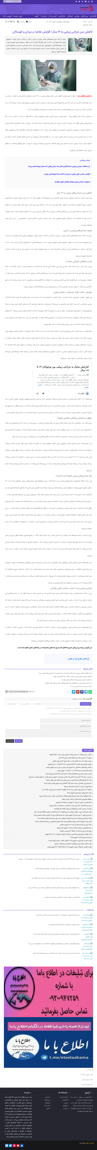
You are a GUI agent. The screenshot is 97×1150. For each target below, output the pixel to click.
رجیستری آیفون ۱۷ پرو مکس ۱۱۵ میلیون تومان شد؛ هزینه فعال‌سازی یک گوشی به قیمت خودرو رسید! (62, 815)
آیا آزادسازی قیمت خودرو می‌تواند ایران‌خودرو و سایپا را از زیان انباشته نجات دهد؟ (56, 934)
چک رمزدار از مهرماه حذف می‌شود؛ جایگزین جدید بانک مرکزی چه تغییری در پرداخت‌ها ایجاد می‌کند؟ (63, 821)
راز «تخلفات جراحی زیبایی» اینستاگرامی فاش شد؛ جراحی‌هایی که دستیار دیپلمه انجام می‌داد (59, 166)
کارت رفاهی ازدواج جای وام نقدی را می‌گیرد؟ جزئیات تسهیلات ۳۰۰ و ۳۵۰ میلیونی (68, 834)
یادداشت (90, 910)
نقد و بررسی (89, 854)
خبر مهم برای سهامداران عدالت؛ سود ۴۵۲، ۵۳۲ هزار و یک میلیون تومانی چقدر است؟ (67, 783)
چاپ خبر (22, 22)
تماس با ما (53, 16)
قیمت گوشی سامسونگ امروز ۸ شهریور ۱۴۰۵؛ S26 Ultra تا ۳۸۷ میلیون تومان (69, 847)
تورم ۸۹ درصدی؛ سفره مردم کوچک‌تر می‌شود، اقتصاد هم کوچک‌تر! (72, 809)
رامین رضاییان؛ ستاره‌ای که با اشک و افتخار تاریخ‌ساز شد (63, 924)
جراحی (80, 699)
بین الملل (84, 16)
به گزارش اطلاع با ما (85, 96)
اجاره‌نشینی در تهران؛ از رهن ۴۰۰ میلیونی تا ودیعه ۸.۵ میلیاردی (73, 802)
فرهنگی (70, 16)
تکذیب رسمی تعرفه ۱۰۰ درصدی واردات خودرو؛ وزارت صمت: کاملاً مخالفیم (70, 755)
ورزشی (77, 16)
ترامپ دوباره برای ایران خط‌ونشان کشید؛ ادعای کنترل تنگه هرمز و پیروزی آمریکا (68, 774)
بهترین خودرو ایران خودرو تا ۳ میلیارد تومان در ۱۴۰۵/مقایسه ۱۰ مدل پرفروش (69, 764)
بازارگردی (62, 16)
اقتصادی (65, 1100)
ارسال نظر (18, 741)
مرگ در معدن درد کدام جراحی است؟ (80, 686)
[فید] (92, 1)
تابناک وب (82, 1143)
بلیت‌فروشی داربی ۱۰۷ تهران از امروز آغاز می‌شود (77, 786)
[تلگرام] (76, 1)
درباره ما (44, 16)
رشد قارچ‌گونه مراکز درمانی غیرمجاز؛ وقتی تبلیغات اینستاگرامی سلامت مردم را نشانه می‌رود (65, 796)
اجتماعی (85, 25)
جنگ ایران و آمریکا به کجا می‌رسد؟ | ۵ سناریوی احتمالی (75, 825)
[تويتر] (79, 1)
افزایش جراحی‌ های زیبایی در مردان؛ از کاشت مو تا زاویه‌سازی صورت (67, 174)
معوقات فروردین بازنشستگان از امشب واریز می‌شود (76, 799)
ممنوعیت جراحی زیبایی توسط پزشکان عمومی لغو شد (72, 182)
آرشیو (37, 16)
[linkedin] (89, 1)
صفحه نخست (64, 1097)
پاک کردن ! (10, 741)
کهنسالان (75, 699)
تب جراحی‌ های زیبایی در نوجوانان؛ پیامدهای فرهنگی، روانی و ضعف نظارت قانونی (68, 683)
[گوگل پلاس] (77, 692)
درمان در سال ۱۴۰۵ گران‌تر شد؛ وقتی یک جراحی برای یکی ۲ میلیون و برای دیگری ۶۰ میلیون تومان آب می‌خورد (60, 777)
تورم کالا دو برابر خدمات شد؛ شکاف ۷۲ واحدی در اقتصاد (75, 831)
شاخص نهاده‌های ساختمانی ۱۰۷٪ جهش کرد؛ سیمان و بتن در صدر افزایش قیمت (68, 767)
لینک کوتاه (32, 691)
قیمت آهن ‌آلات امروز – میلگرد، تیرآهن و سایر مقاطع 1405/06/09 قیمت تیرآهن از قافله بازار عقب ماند (62, 812)
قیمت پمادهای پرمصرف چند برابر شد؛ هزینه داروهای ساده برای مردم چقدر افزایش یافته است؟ (64, 818)
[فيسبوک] (82, 692)
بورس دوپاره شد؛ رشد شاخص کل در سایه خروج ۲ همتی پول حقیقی (71, 761)
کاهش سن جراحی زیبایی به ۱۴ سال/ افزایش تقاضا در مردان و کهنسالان (52, 32)
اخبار (90, 25)
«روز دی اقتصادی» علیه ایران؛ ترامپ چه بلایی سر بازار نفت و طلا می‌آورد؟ (70, 805)
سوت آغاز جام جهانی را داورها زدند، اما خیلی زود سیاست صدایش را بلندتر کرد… (57, 915)
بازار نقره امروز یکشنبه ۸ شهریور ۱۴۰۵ (80, 837)
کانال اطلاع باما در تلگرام (77, 659)
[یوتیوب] (86, 1)
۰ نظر (30, 22)
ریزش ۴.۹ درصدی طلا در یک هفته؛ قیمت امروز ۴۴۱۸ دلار (75, 758)
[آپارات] (82, 1)
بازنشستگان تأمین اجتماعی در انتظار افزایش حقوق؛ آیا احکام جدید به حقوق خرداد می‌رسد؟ (53, 943)
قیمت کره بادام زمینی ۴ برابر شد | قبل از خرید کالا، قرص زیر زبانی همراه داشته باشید (56, 953)
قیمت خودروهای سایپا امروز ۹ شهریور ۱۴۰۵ (79, 793)
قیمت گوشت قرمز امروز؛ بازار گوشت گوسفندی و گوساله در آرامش (72, 844)
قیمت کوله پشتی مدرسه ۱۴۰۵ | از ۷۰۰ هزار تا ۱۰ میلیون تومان (74, 770)
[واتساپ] (90, 692)
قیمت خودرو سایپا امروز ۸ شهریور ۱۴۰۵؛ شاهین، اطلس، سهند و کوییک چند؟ (69, 840)
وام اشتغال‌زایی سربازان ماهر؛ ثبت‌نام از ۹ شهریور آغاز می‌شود (74, 828)
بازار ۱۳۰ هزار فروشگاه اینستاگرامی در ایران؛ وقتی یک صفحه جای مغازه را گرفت (68, 780)
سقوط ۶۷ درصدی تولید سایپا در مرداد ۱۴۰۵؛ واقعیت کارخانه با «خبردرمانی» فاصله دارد (66, 790)
